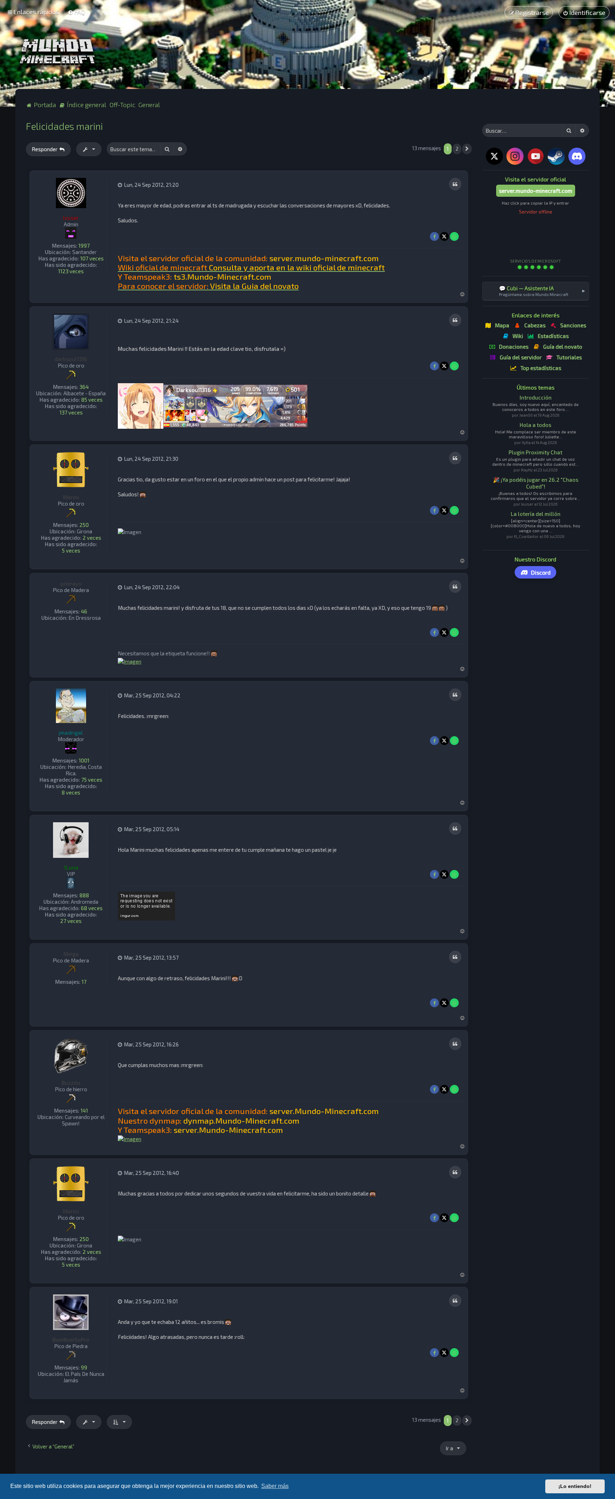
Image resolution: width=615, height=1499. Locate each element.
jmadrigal (71, 732)
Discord (541, 572)
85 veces (91, 399)
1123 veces (71, 271)
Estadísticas (553, 336)
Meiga (71, 954)
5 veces (71, 550)
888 (84, 895)
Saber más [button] (275, 1486)
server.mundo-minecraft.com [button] (535, 191)
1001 (84, 760)
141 (84, 1110)
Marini (71, 497)
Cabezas (535, 325)
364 (84, 387)
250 (84, 525)
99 (84, 1367)
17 (84, 981)
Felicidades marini (64, 126)
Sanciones (573, 325)
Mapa (502, 325)
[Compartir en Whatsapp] (454, 236)
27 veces (71, 921)
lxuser (71, 218)
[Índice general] (59, 52)
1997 (84, 245)
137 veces (71, 412)
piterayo (71, 583)
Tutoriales (569, 357)
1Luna (71, 867)
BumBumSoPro (70, 1339)
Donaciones (514, 346)
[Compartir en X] (444, 236)
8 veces (71, 792)
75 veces (91, 779)
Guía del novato (562, 346)
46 (84, 611)
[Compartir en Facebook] (434, 236)
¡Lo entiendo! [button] (575, 1486)
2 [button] (457, 149)
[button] (467, 149)
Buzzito (71, 1083)
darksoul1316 (70, 359)
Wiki (517, 336)
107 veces (92, 258)
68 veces (91, 908)
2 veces (92, 537)
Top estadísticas (540, 368)
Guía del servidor (521, 357)
